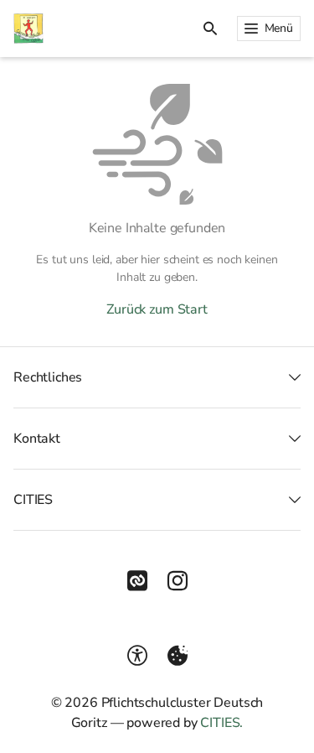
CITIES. (221, 723)
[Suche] (210, 28)
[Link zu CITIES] (137, 581)
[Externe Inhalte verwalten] (177, 656)
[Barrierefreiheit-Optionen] (137, 656)
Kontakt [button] (36, 438)
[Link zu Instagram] (177, 581)
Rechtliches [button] (47, 377)
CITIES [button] (33, 500)
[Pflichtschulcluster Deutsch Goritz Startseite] (28, 28)
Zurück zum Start (156, 309)
